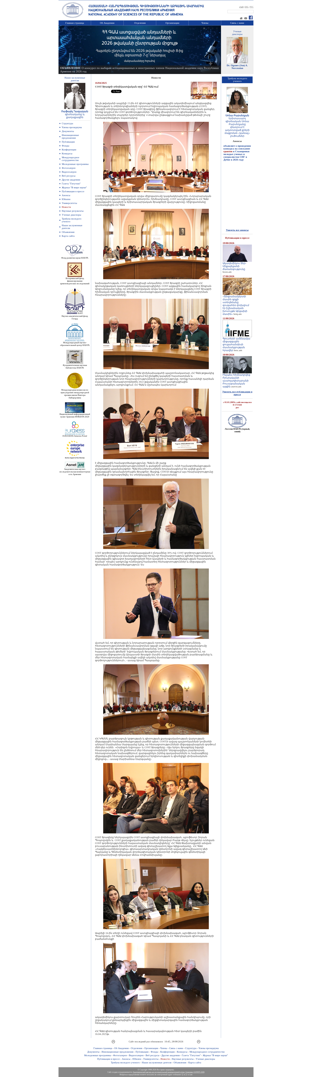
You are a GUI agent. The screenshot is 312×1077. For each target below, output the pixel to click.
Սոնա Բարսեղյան (237, 115)
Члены (205, 23)
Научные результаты (73, 211)
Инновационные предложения (70, 136)
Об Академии (107, 23)
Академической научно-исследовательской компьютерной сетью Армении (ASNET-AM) (169, 1072)
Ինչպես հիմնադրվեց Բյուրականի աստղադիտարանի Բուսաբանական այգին (236, 381)
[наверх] (113, 1043)
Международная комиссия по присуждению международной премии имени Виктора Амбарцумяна (75, 394)
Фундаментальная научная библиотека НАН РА (75, 366)
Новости (66, 207)
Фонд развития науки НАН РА (74, 258)
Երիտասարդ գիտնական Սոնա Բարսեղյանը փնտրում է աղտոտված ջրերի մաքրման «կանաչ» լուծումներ (237, 127)
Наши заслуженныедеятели (75, 79)
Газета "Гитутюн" (71, 183)
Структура (67, 123)
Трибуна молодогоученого (237, 79)
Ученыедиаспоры (237, 32)
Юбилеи (66, 199)
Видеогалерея (69, 172)
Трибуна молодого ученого (125, 1062)
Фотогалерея (68, 168)
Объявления (68, 232)
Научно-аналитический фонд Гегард (75, 317)
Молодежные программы (75, 164)
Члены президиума (72, 127)
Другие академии (71, 179)
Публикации (68, 141)
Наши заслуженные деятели (156, 1062)
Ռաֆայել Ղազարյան (74, 111)
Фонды (65, 145)
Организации (172, 23)
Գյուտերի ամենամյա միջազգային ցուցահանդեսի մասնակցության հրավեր (236, 344)
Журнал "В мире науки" (74, 187)
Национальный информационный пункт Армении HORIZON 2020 (74, 415)
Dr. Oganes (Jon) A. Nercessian (237, 66)
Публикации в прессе (73, 191)
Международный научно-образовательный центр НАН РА (75, 343)
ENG (247, 7)
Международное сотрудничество (70, 158)
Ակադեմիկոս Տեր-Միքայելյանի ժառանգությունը (234, 266)
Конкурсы (67, 153)
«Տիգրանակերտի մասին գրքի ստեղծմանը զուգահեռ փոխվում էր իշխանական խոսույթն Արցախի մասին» (236, 305)
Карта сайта (68, 236)
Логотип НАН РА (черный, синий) (237, 430)
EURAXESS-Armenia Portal (75, 436)
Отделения (140, 23)
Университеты (69, 203)
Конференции (69, 149)
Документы (68, 131)
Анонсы (66, 195)
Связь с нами (237, 23)
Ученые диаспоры (71, 215)
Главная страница (74, 23)
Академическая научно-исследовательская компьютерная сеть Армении (74, 471)
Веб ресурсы (68, 175)
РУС (252, 7)
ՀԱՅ (241, 7)
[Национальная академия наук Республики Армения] (73, 17)
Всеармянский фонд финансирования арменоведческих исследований (74, 281)
